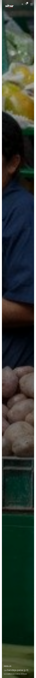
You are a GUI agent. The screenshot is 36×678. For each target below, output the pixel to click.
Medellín (7, 666)
